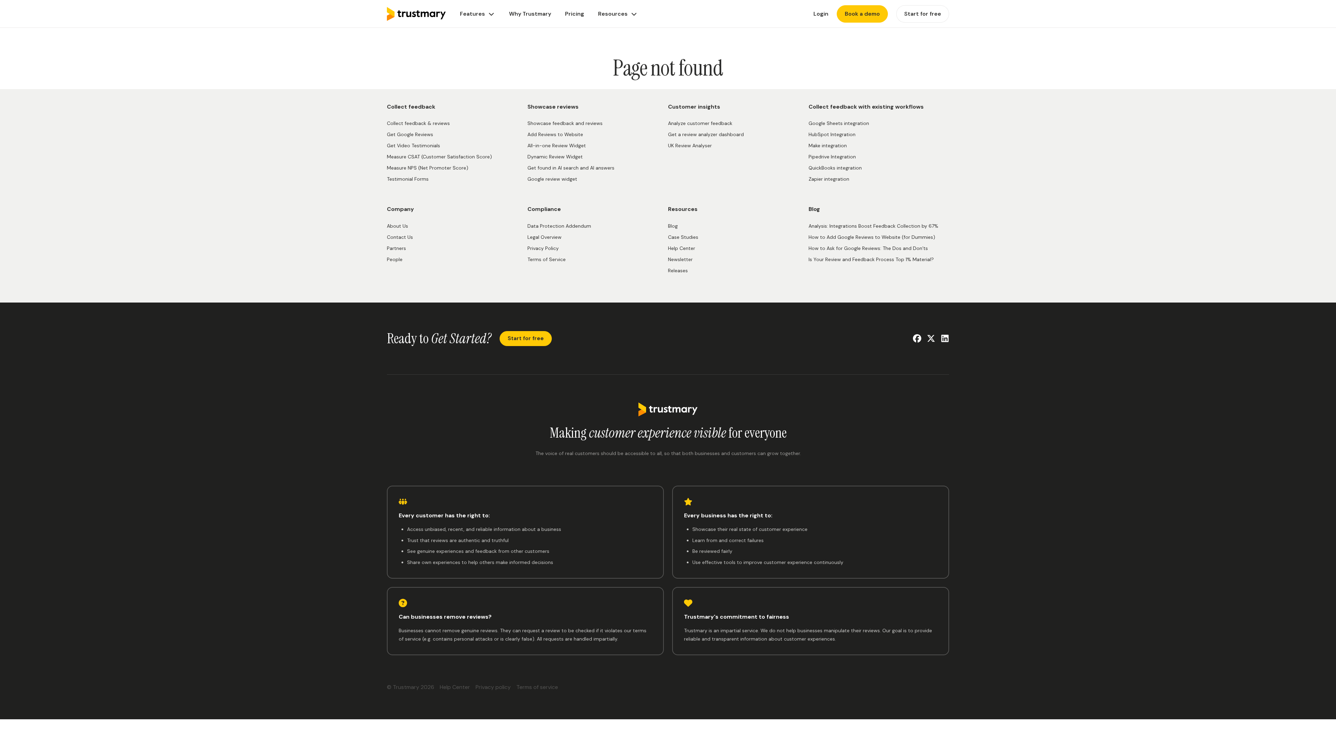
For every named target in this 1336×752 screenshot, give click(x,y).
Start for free (526, 338)
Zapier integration (829, 179)
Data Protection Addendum (559, 226)
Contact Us (400, 237)
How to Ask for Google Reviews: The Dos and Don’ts (868, 248)
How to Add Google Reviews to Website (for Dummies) (872, 237)
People (395, 259)
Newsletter (680, 259)
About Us (397, 226)
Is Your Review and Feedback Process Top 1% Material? (871, 259)
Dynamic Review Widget (555, 157)
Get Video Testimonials (413, 145)
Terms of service (537, 687)
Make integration (828, 145)
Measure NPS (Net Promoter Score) (427, 168)
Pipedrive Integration (832, 157)
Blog (673, 226)
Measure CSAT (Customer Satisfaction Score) (439, 157)
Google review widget (552, 179)
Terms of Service (546, 259)
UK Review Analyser (690, 145)
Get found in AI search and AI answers (570, 168)
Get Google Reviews (410, 134)
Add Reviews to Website (555, 134)
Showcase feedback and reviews (565, 123)
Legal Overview (544, 237)
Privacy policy (493, 687)
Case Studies (683, 237)
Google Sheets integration (839, 123)
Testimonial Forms (408, 179)
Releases (678, 270)
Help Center (681, 248)
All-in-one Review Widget (556, 145)
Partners (396, 248)
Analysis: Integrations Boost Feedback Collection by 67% (873, 226)
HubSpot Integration (832, 134)
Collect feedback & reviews (418, 123)
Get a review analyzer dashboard (706, 134)
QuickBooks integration (835, 168)
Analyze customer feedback (700, 123)
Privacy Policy (543, 248)
